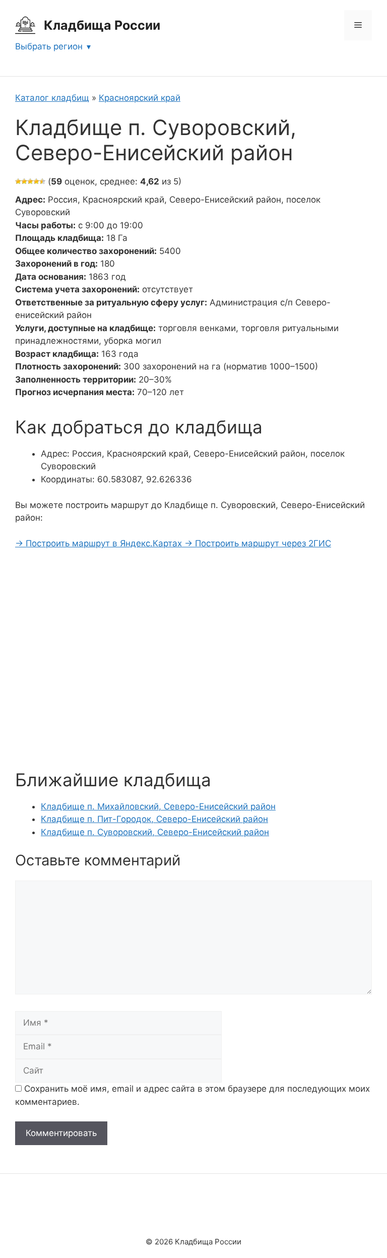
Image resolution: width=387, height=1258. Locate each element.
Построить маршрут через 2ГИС (257, 543)
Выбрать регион (49, 46)
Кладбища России (102, 25)
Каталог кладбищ (52, 98)
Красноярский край (139, 98)
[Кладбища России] (25, 25)
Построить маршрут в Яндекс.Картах (99, 543)
